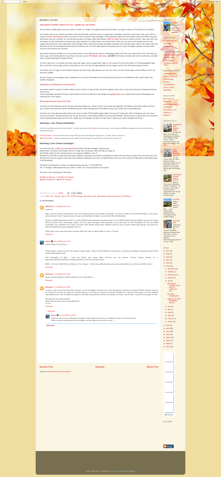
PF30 (68, 196)
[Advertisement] (51, 457)
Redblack (166, 82)
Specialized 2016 (90, 196)
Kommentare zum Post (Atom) (60, 371)
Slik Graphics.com (170, 110)
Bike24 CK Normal (47, 180)
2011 (168, 334)
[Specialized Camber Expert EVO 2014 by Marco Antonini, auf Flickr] (55, 101)
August (170, 278)
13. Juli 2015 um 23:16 (62, 274)
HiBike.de (166, 115)
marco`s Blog (48, 10)
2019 (168, 257)
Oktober (171, 272)
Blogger (132, 471)
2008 (168, 343)
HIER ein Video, (113, 39)
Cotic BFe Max (168, 57)
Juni (169, 306)
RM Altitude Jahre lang (97, 56)
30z (51, 196)
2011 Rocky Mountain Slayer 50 (176, 152)
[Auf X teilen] (77, 193)
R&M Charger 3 (169, 60)
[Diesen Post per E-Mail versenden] (72, 193)
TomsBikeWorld (169, 84)
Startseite (100, 367)
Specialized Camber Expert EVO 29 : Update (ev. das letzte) (67, 25)
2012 (168, 331)
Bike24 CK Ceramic (64, 180)
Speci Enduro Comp (170, 55)
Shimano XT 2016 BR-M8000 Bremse (173, 300)
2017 (168, 260)
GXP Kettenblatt (45, 135)
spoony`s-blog (168, 87)
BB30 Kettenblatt (46, 138)
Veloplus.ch (167, 112)
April (170, 312)
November (172, 269)
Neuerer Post (46, 367)
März (170, 315)
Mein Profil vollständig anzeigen (175, 30)
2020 (168, 254)
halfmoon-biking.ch (170, 76)
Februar (171, 318)
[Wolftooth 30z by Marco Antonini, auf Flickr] (46, 85)
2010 (168, 337)
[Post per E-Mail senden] (68, 193)
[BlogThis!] (74, 193)
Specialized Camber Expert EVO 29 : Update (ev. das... (173, 287)
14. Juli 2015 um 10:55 (62, 287)
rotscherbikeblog (169, 73)
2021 (168, 251)
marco (47, 241)
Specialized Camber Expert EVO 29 (110, 196)
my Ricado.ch (168, 46)
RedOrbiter (167, 90)
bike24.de (71, 148)
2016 (47, 196)
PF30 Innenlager (77, 196)
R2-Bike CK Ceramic (66, 177)
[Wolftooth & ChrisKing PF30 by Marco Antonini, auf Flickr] (63, 85)
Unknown (49, 206)
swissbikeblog (168, 79)
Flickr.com (167, 43)
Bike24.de (167, 101)
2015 (168, 266)
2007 (168, 347)
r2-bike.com (59, 148)
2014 (168, 325)
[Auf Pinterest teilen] (81, 193)
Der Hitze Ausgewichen (173, 295)
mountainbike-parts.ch (171, 104)
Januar (170, 321)
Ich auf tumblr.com (170, 41)
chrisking (57, 196)
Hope (63, 196)
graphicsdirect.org (117, 94)
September (172, 275)
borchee (116, 471)
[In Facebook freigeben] (79, 193)
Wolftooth (94, 128)
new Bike (176, 199)
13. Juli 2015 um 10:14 (62, 206)
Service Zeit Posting (54, 37)
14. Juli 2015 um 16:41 (67, 315)
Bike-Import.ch (168, 99)
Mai (169, 309)
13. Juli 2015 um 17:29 (62, 241)
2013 (168, 328)
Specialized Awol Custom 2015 (177, 127)
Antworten (49, 234)
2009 (168, 340)
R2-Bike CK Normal (47, 177)
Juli (169, 281)
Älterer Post (152, 367)
